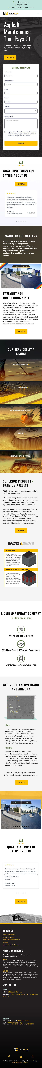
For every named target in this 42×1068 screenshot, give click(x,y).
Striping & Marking (8, 937)
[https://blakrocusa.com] (21, 1049)
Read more (10, 207)
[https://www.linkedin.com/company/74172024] (33, 1056)
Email (6, 98)
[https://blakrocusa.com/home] (11, 13)
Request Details (9, 116)
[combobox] (21, 111)
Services (7, 106)
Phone (6, 89)
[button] (38, 13)
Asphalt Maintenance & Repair (11, 939)
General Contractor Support (11, 945)
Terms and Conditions (22, 1062)
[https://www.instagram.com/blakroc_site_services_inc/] (21, 1056)
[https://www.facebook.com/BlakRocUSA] (8, 1056)
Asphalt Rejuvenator (9, 934)
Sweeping (5, 942)
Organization (8, 72)
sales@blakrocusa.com (14, 992)
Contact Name (8, 80)
